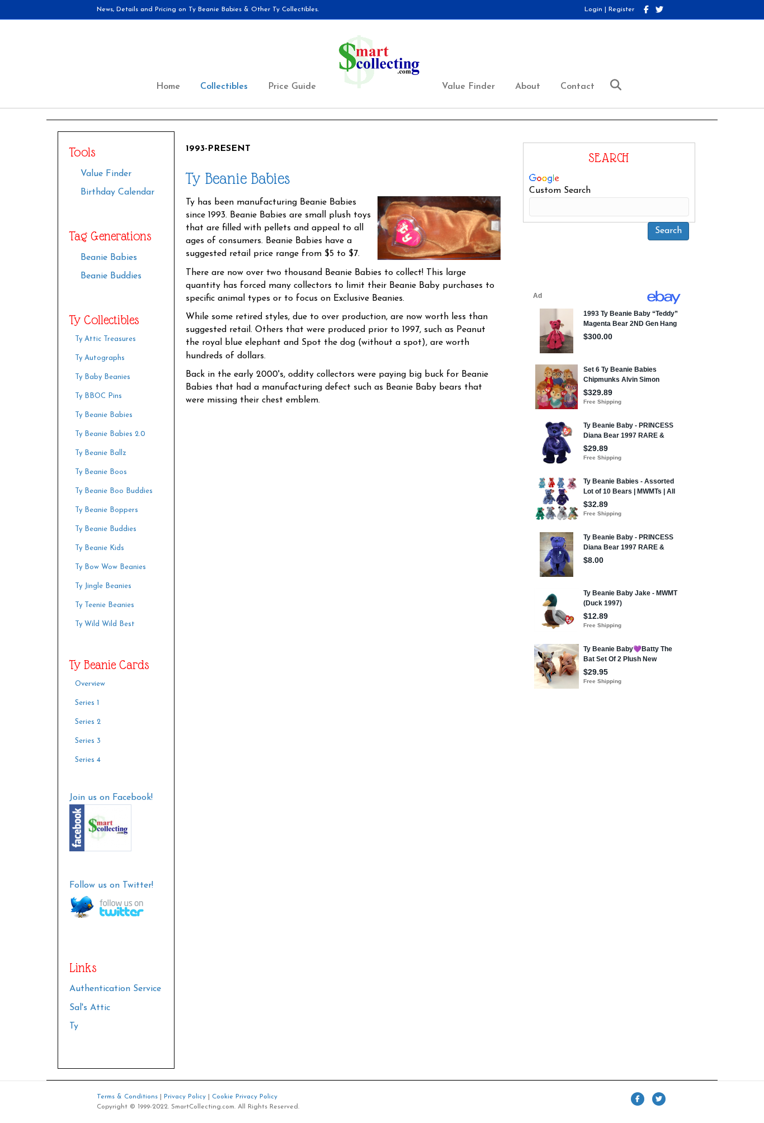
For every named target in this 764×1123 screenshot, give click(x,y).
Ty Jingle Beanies (103, 586)
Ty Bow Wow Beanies (110, 567)
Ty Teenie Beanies (104, 605)
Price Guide (292, 86)
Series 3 (88, 741)
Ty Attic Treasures (105, 339)
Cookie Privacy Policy (244, 1096)
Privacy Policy (185, 1096)
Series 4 (88, 760)
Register (621, 9)
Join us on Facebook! (111, 797)
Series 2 (88, 722)
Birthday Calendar (117, 192)
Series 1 (87, 703)
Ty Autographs (100, 358)
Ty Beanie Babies (104, 415)
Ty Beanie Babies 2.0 (110, 434)
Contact (577, 86)
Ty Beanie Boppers (106, 510)
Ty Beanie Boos (101, 472)
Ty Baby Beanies (102, 377)
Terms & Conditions (127, 1096)
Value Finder (468, 86)
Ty (73, 1026)
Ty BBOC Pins (98, 396)
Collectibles (224, 86)
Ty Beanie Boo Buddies (114, 491)
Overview (90, 684)
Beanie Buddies (111, 276)
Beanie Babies (109, 257)
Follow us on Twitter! (111, 885)
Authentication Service (115, 988)
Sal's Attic (89, 1007)
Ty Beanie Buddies (105, 529)
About (527, 86)
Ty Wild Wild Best (105, 624)
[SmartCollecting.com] (116, 827)
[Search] (612, 85)
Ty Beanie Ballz (100, 453)
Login (593, 9)
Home (168, 86)
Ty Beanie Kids (99, 548)
